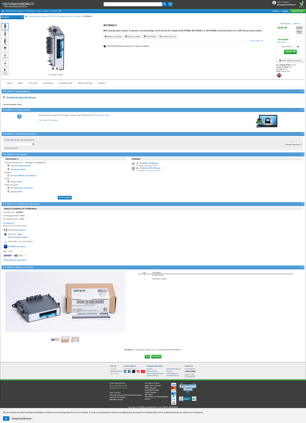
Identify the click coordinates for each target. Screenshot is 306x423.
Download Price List (173, 375)
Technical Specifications (20, 97)
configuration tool (169, 36)
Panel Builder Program (174, 369)
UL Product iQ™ (9, 223)
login (12, 140)
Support (285, 11)
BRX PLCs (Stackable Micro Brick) (61, 16)
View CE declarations (16, 230)
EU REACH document (16, 246)
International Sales (152, 375)
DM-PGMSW (111, 46)
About (39, 11)
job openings (123, 388)
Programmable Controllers (38, 16)
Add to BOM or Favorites (291, 60)
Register (286, 2)
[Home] (3, 11)
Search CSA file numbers (18, 237)
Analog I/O (78, 16)
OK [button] (6, 419)
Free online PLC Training (47, 120)
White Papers (149, 394)
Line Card (53, 11)
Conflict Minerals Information (15, 260)
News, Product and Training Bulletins (156, 396)
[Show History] (170, 4)
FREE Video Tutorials (116, 399)
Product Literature (150, 392)
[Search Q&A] (33, 144)
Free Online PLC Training (117, 397)
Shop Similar (151, 36)
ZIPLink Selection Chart (100, 115)
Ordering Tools (298, 11)
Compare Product (56, 75)
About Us (150, 369)
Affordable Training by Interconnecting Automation (126, 395)
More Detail (282, 42)
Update (289, 52)
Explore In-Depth (133, 36)
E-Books (147, 399)
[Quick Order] (60, 11)
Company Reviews (172, 373)
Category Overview (114, 36)
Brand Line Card (152, 371)
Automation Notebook (152, 390)
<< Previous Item (285, 23)
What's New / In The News (153, 385)
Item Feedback (65, 198)
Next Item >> (297, 23)
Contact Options (190, 369)
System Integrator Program (155, 373)
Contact (45, 11)
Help (44, 163)
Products (276, 11)
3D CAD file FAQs (155, 170)
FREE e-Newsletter (151, 388)
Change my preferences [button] (21, 419)
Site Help (169, 371)
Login (279, 2)
